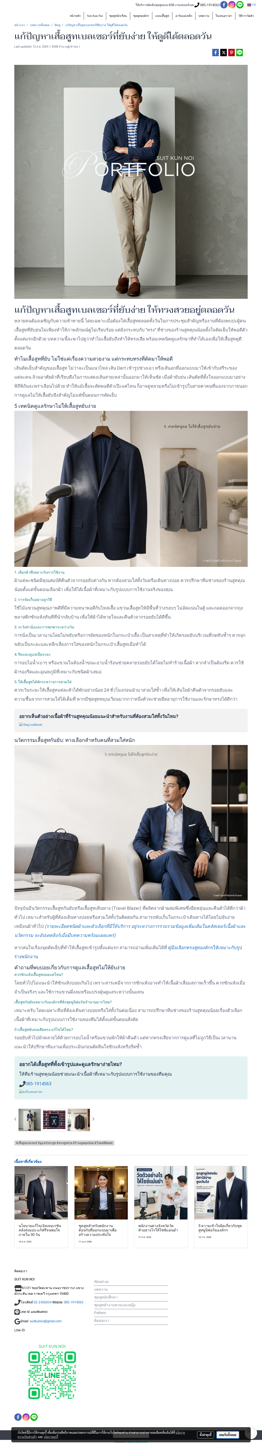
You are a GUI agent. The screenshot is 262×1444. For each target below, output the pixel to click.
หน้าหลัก (75, 15)
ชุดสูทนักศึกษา (105, 1297)
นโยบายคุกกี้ (51, 1437)
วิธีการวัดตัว (246, 15)
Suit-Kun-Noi (95, 15)
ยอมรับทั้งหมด (227, 1435)
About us (101, 1281)
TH (253, 4)
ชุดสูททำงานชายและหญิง (115, 1305)
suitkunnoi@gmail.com (46, 1321)
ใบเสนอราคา (224, 15)
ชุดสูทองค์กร (141, 15)
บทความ (204, 15)
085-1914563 (38, 1083)
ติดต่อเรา (101, 1320)
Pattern (100, 1313)
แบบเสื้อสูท (162, 15)
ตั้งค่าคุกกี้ (205, 1435)
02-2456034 (43, 1302)
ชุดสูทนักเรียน (118, 15)
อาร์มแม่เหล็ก (183, 15)
